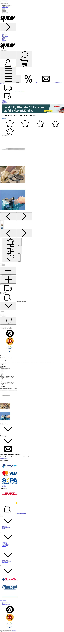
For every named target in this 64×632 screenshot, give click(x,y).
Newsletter (4, 546)
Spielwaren (4, 35)
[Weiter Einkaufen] (8, 27)
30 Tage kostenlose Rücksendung (20, 98)
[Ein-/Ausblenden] (8, 306)
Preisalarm (19, 245)
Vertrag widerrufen (5, 562)
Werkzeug (4, 33)
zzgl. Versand (14, 630)
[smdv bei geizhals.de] (9, 590)
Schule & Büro (4, 37)
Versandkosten (4, 543)
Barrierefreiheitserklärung (6, 604)
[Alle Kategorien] (8, 71)
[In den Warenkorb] (8, 321)
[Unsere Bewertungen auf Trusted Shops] (9, 336)
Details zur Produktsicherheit (12, 390)
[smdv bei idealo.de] (9, 598)
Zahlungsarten (4, 542)
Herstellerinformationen (4, 390)
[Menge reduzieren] (8, 280)
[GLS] (9, 504)
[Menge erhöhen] (8, 271)
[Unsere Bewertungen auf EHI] (9, 344)
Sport (3, 39)
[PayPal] (9, 469)
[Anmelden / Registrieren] (8, 66)
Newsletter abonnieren (4, 458)
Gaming (3, 38)
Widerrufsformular (5, 545)
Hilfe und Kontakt (5, 560)
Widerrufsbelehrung (5, 544)
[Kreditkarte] (9, 476)
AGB (3, 601)
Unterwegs (4, 40)
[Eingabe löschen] (8, 55)
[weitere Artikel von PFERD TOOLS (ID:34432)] (4, 119)
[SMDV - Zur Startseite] (7, 22)
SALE (37, 82)
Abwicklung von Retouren (6, 561)
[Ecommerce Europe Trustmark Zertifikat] (9, 352)
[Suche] (24, 55)
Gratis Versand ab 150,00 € (19, 91)
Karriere (3, 528)
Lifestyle (3, 41)
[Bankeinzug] (9, 484)
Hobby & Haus (4, 34)
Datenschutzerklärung (5, 602)
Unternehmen (4, 526)
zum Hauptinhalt (5, 7)
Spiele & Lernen (5, 36)
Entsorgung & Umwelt (6, 527)
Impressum (4, 603)
